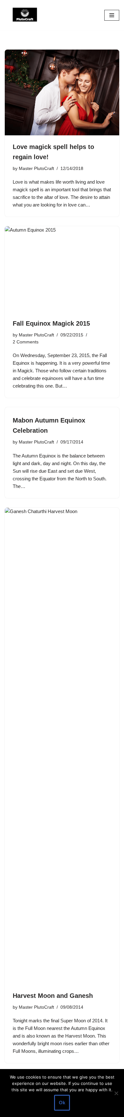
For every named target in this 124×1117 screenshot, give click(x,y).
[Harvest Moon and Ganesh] (62, 746)
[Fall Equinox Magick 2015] (62, 269)
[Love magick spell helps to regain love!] (62, 92)
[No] (116, 1093)
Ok (62, 1102)
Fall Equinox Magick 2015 (51, 323)
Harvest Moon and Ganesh (53, 995)
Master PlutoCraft (36, 168)
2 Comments (25, 342)
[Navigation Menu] (111, 15)
